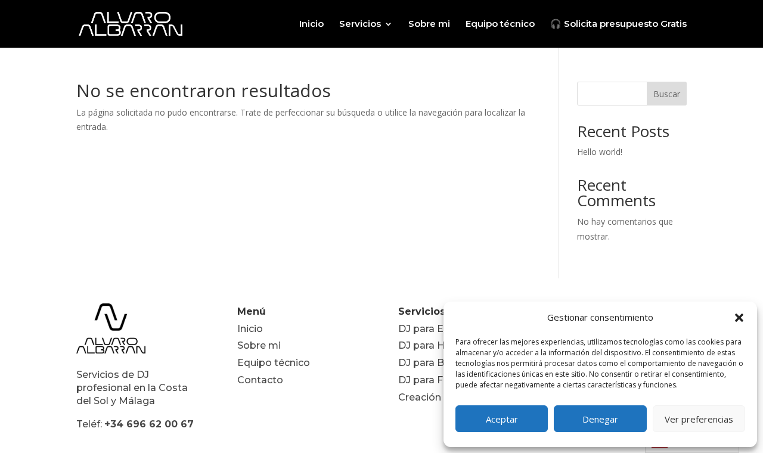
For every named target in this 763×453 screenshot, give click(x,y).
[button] (739, 318)
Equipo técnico (500, 24)
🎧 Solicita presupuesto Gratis (618, 24)
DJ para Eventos (437, 328)
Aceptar (502, 419)
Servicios (360, 24)
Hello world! (599, 151)
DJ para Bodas (433, 362)
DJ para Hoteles (436, 345)
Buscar (666, 94)
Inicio (311, 24)
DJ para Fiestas (435, 380)
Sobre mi (429, 24)
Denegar (600, 419)
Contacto (260, 380)
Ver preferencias (699, 419)
